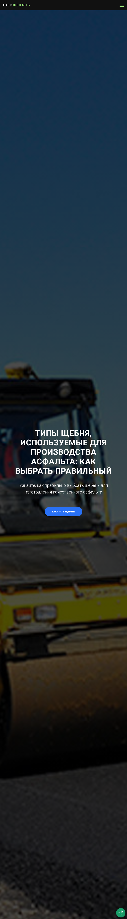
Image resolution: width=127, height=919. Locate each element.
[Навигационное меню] (122, 5)
